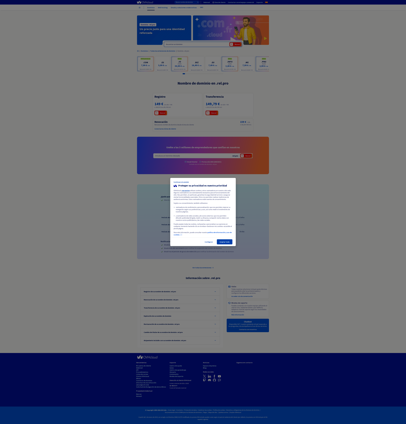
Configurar (209, 242)
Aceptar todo (225, 242)
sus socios (186, 190)
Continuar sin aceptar (181, 182)
